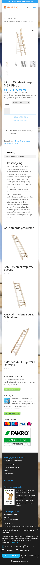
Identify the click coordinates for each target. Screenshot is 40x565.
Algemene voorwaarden (13, 461)
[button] (33, 30)
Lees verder (14, 542)
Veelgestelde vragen (12, 467)
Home (6, 19)
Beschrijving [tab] (10, 153)
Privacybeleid (9, 474)
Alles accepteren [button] (11, 556)
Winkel (11, 19)
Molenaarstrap (18, 141)
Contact (8, 470)
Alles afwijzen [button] (30, 556)
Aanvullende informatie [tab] (15, 156)
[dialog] (20, 546)
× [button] (37, 529)
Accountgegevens (11, 464)
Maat (7, 104)
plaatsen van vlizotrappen (12, 409)
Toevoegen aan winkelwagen (20, 118)
